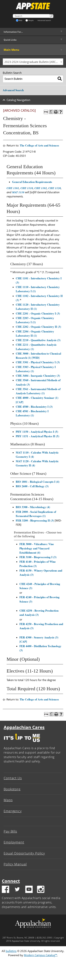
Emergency (13, 811)
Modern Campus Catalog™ (40, 955)
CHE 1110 (27, 188)
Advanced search (44, 20)
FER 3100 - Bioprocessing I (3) (37, 557)
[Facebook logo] (5, 890)
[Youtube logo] (29, 890)
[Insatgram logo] (40, 890)
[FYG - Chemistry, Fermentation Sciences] (46, 112)
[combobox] (33, 61)
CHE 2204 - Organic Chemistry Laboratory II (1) (35, 333)
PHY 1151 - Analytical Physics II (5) (37, 436)
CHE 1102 (40, 188)
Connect (11, 881)
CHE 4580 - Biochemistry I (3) (34, 407)
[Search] (59, 78)
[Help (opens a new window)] (61, 112)
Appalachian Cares (24, 727)
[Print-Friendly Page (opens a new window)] (56, 112)
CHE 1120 (54, 188)
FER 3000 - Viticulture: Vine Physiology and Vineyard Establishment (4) (36, 548)
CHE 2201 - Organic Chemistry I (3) (38, 313)
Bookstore (12, 789)
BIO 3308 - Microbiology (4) (33, 507)
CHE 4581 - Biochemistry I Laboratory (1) (32, 413)
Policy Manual (15, 864)
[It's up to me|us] (22, 743)
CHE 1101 (13, 188)
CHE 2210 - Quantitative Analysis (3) (38, 340)
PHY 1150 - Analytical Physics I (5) (37, 432)
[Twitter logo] (17, 890)
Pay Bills (10, 831)
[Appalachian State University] (33, 6)
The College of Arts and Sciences (39, 145)
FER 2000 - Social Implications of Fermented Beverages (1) (36, 514)
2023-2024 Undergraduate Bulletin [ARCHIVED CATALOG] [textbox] (33, 62)
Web (20, 20)
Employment (14, 842)
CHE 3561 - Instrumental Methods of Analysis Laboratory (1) (38, 391)
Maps (8, 800)
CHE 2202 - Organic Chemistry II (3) (38, 327)
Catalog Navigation (18, 100)
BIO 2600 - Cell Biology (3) (32, 486)
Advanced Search (13, 90)
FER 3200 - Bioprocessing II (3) (35, 520)
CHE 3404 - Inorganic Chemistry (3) (38, 376)
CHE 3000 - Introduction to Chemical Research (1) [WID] (38, 355)
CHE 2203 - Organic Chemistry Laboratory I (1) (35, 320)
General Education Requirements (32, 182)
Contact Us (13, 778)
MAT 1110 (18, 192)
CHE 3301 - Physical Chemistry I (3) (38, 362)
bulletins (11, 951)
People (31, 20)
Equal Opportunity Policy (24, 853)
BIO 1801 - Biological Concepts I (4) (37, 482)
